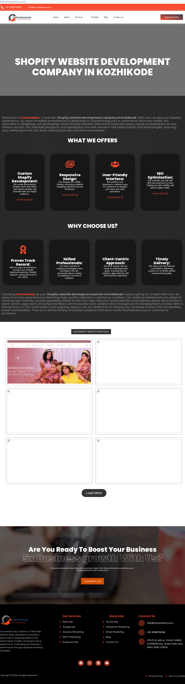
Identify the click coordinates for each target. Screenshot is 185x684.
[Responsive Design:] (70, 165)
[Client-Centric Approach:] (115, 249)
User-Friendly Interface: (115, 177)
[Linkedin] (98, 663)
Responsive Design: (70, 177)
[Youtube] (107, 663)
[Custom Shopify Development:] (24, 164)
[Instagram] (89, 663)
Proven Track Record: (23, 262)
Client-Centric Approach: (115, 261)
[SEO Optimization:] (160, 164)
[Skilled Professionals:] (69, 249)
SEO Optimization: (160, 175)
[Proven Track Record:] (23, 250)
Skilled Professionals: (69, 261)
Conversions (30, 118)
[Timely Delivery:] (162, 249)
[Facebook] (81, 663)
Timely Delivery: (162, 261)
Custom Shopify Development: (25, 177)
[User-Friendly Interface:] (115, 165)
